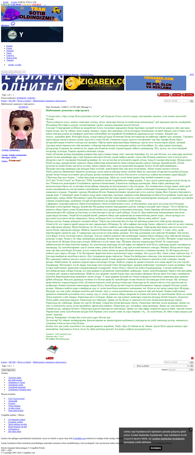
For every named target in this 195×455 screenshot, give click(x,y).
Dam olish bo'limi (15, 410)
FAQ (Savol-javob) (16, 398)
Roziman (156, 448)
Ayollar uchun (14, 408)
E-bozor (11, 403)
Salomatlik (12, 401)
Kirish (5, 2)
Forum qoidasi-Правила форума (65, 74)
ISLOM (12, 101)
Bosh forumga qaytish (17, 427)
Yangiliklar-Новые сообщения (14, 74)
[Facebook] (4, 436)
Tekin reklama (14, 406)
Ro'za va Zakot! (24, 101)
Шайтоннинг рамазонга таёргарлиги (49, 101)
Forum (4, 101)
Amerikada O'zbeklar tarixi (19, 389)
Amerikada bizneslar (17, 387)
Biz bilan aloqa (14, 431)
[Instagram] (2, 436)
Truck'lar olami (14, 378)
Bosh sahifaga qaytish (17, 424)
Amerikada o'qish (15, 385)
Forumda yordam (15, 422)
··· (45, 4)
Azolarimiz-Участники (39, 74)
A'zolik (13, 2)
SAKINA (31, 98)
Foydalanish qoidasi (16, 419)
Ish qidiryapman (15, 380)
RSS (191, 74)
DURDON (21, 98)
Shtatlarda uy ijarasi (16, 382)
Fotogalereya (13, 429)
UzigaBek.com (79, 438)
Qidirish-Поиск (87, 74)
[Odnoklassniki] (6, 436)
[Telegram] (8, 436)
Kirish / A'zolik (14, 65)
